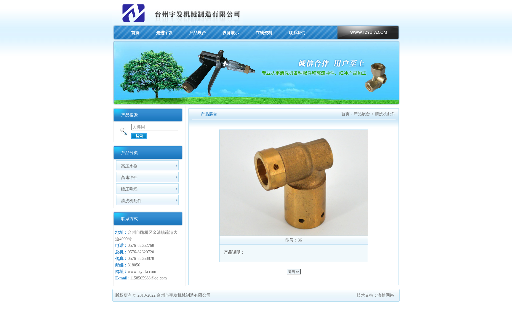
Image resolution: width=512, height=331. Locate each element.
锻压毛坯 (129, 189)
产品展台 (197, 32)
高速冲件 (129, 177)
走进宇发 (164, 32)
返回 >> (293, 272)
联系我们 (297, 32)
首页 (135, 32)
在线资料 (264, 32)
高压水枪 (129, 166)
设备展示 (231, 32)
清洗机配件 (131, 200)
